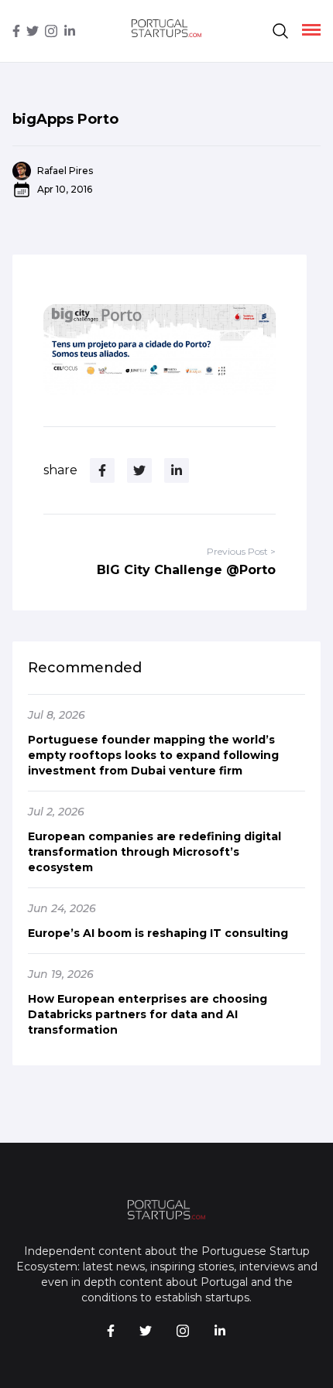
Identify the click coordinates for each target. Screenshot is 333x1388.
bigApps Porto (65, 119)
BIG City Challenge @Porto (186, 569)
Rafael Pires (65, 170)
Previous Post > (241, 551)
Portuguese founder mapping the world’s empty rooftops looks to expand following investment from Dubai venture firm (153, 755)
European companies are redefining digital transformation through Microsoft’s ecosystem (154, 851)
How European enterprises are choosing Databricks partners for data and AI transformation (147, 1014)
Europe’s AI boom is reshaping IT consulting (158, 933)
